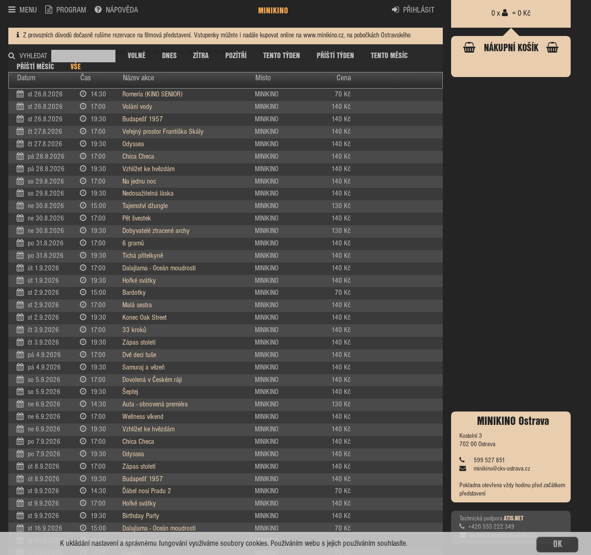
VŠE (76, 67)
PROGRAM (71, 10)
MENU (28, 10)
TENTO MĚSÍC (389, 56)
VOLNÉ (136, 56)
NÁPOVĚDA (122, 10)
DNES (169, 56)
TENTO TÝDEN (281, 56)
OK (557, 545)
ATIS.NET (514, 518)
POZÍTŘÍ (236, 56)
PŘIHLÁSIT (418, 10)
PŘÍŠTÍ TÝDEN (335, 56)
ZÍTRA (201, 56)
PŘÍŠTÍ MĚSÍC (35, 67)
